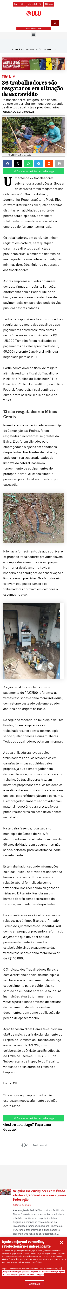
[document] (33, 644)
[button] (61, 1242)
